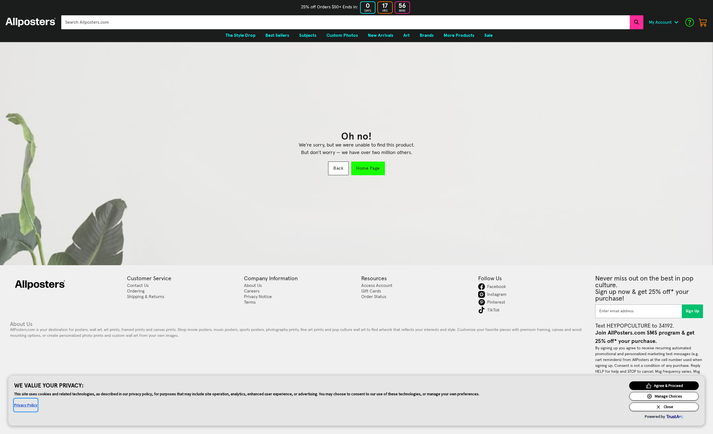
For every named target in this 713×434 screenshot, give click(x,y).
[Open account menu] (676, 22)
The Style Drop (240, 35)
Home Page (368, 168)
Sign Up (692, 311)
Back (338, 168)
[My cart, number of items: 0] (703, 22)
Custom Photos (342, 35)
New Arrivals (380, 35)
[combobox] (345, 22)
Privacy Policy (25, 405)
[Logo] (31, 22)
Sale (488, 35)
